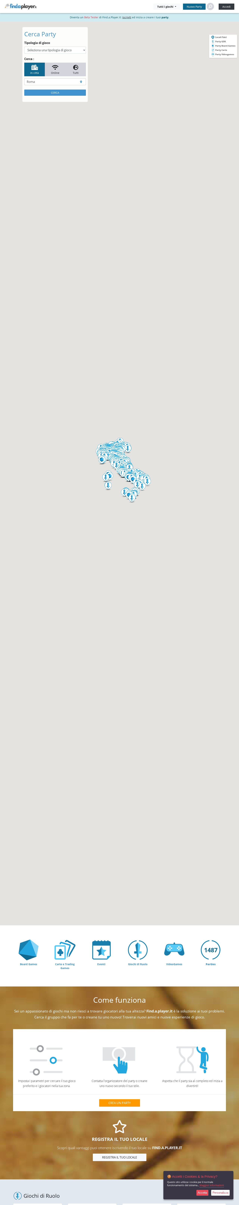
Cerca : (29, 59)
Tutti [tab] (76, 73)
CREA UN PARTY (119, 1103)
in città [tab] (34, 73)
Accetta (202, 1192)
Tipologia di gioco (37, 43)
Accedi (226, 6)
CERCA (55, 92)
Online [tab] (55, 73)
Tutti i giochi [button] (165, 6)
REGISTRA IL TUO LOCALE (119, 1157)
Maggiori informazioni (212, 1185)
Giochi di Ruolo (42, 1196)
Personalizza (220, 1192)
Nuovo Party (194, 6)
